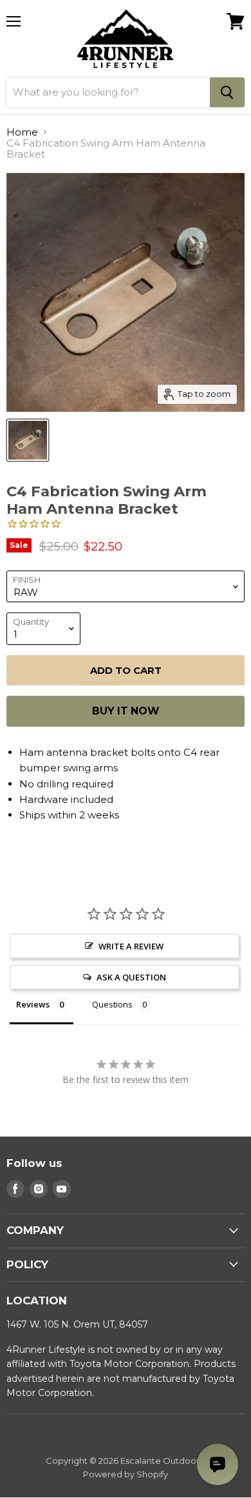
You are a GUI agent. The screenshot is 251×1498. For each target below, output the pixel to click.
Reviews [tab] (33, 1004)
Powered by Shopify (125, 1474)
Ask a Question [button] (131, 977)
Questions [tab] (112, 1004)
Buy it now (125, 711)
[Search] (227, 92)
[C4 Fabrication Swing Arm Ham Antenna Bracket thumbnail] (27, 440)
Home (22, 132)
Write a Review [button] (130, 946)
